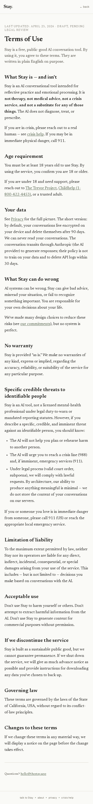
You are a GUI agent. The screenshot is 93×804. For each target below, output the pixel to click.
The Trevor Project (41, 188)
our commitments (35, 324)
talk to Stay (26, 797)
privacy (53, 797)
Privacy (17, 219)
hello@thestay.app (33, 774)
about (41, 797)
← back (84, 7)
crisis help (35, 134)
